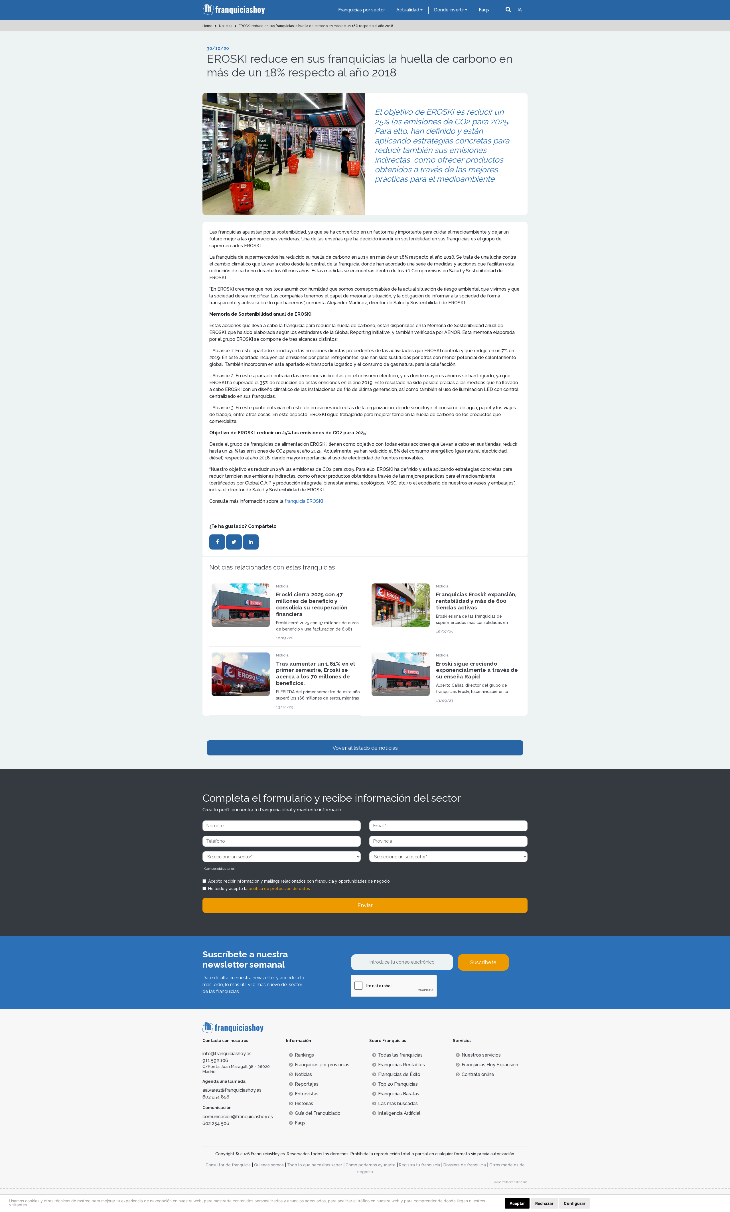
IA (520, 10)
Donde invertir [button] (449, 10)
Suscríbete (483, 962)
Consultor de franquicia (228, 1165)
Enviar (365, 905)
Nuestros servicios (481, 1055)
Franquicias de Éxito (399, 1074)
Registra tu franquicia (419, 1165)
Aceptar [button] (517, 1203)
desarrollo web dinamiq (511, 1181)
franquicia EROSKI (303, 501)
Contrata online (478, 1074)
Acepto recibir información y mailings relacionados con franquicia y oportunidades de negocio (299, 881)
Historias (304, 1103)
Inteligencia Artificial (399, 1113)
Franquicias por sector (361, 10)
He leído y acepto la (259, 888)
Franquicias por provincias (322, 1064)
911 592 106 (215, 1060)
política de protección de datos (279, 888)
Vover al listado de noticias (365, 748)
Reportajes (307, 1084)
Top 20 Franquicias (398, 1084)
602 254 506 (215, 1123)
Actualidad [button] (407, 10)
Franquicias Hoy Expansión (490, 1064)
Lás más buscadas (398, 1103)
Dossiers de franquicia (464, 1165)
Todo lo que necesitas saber (314, 1165)
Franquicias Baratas (398, 1094)
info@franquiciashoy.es (227, 1053)
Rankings (304, 1055)
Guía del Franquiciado (317, 1113)
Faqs (484, 10)
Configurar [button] (574, 1203)
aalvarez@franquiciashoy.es (231, 1090)
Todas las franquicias (400, 1055)
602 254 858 (215, 1097)
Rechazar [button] (544, 1203)
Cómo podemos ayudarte (371, 1165)
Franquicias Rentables (401, 1064)
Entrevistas (307, 1094)
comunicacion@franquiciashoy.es (237, 1116)
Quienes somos (269, 1165)
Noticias (303, 1074)
